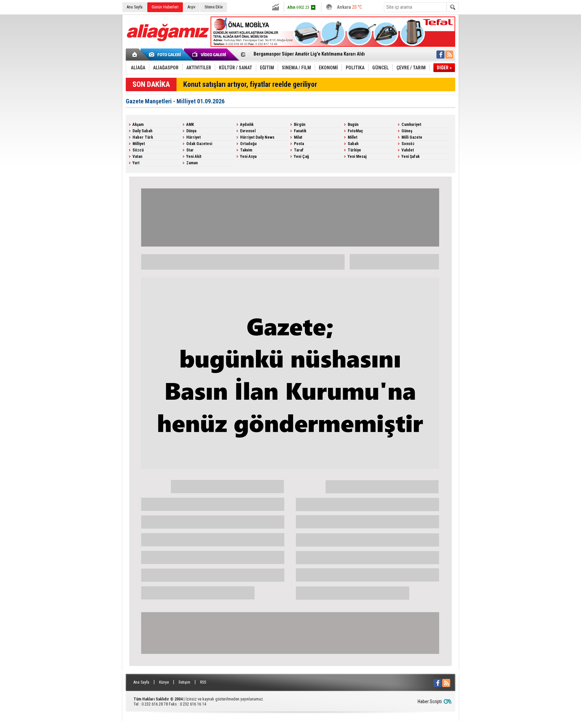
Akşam (138, 124)
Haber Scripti (430, 701)
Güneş (406, 131)
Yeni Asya (248, 156)
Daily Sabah (142, 131)
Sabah (353, 143)
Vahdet (407, 150)
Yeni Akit (193, 156)
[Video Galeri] (210, 54)
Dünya (191, 131)
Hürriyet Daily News (257, 137)
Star (190, 150)
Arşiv (191, 7)
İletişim (184, 682)
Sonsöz (408, 143)
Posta (299, 143)
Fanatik (300, 131)
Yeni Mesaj (357, 156)
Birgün (299, 124)
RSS (203, 682)
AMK (190, 124)
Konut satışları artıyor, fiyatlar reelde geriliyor (250, 84)
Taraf (299, 150)
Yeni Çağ (301, 156)
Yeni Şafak (410, 156)
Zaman (192, 163)
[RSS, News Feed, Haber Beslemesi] (449, 54)
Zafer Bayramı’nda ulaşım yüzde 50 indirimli (298, 55)
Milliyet (138, 143)
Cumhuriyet (411, 124)
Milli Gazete (411, 137)
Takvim (246, 150)
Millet (352, 137)
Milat (298, 137)
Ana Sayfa (135, 7)
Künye (164, 682)
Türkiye (354, 150)
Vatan (137, 156)
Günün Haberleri (165, 7)
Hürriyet (193, 137)
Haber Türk (142, 137)
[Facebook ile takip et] (440, 54)
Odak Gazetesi (199, 143)
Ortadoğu (248, 143)
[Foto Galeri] (166, 54)
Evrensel (248, 131)
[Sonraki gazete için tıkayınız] (290, 668)
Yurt (136, 163)
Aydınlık (247, 124)
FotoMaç (355, 131)
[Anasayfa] (135, 54)
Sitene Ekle (213, 7)
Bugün (353, 124)
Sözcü (138, 150)
